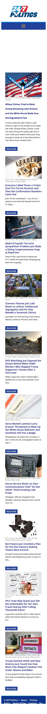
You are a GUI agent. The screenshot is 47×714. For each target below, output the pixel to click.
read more (11, 149)
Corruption (23, 298)
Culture (22, 98)
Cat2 (16, 98)
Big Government (21, 180)
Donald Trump (30, 98)
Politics (8, 100)
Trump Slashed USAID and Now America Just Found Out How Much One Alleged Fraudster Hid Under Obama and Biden (23, 665)
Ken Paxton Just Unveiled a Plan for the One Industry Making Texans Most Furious (23, 546)
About (24, 700)
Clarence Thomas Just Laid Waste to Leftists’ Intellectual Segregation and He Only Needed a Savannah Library (21, 308)
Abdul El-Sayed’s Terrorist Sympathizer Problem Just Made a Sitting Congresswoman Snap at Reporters (23, 248)
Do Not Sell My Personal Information (23, 706)
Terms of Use (19, 703)
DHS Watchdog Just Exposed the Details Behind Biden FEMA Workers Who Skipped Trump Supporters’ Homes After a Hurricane (23, 366)
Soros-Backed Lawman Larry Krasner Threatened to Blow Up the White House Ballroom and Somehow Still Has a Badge (22, 428)
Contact (32, 703)
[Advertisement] (23, 51)
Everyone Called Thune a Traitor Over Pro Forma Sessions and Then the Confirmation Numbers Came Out (23, 190)
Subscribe (24, 709)
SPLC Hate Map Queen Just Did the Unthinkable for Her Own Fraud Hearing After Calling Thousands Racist (22, 605)
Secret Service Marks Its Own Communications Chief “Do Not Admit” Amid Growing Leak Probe (22, 488)
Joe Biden (25, 357)
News (38, 98)
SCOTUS (7, 300)
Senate (23, 181)
